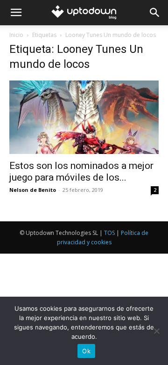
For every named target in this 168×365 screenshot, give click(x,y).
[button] (16, 12)
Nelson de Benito (32, 189)
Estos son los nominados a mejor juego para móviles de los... (81, 171)
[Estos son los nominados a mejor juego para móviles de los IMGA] (84, 117)
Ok (86, 351)
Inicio (16, 35)
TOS (109, 233)
